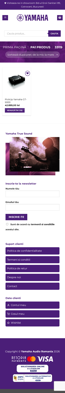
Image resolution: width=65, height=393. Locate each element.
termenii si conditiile (43, 224)
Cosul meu (17, 313)
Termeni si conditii (18, 259)
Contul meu (18, 305)
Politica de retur (17, 268)
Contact (12, 286)
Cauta (54, 33)
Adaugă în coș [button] (14, 110)
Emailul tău (12, 202)
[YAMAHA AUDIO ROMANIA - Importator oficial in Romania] (32, 18)
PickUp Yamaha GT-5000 (16, 101)
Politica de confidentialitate (24, 250)
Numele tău (12, 188)
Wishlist (16, 322)
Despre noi (14, 277)
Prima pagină (14, 47)
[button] (5, 17)
